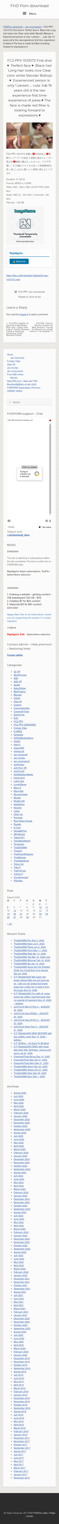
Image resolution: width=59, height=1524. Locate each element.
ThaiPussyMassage (23, 854)
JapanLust (19, 751)
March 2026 (20, 1109)
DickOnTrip (19, 714)
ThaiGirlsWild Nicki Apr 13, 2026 (30, 953)
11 (46, 907)
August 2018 (20, 1411)
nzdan (17, 810)
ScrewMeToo (20, 830)
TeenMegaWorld (22, 840)
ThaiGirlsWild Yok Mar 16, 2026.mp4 (32, 956)
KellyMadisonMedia (23, 774)
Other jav (18, 814)
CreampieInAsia (22, 708)
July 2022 (18, 1255)
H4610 (17, 744)
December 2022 (22, 1238)
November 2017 (22, 1441)
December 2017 (22, 1437)
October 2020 (20, 1325)
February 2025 (21, 1152)
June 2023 (19, 1218)
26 (8, 917)
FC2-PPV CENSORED (25, 724)
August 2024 (20, 1172)
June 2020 (19, 1338)
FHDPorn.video (40, 1512)
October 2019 (20, 1364)
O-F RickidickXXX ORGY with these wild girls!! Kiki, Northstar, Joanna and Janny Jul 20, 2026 (32, 1050)
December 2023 (22, 1199)
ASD (16, 678)
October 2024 (20, 1165)
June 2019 (19, 1378)
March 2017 (20, 1467)
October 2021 (20, 1285)
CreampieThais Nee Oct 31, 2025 (30, 1059)
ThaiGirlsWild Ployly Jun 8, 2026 (30, 947)
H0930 (17, 741)
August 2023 (20, 1212)
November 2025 (22, 1122)
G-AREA (18, 731)
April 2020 (19, 1345)
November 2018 (22, 1401)
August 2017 (20, 1451)
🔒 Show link (19, 261)
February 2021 (21, 1311)
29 (27, 917)
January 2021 (20, 1315)
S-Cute (17, 827)
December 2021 (22, 1278)
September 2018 (22, 1408)
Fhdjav (52, 1512)
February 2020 (21, 1351)
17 (40, 910)
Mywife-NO (19, 801)
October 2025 (20, 1126)
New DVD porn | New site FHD (22, 381)
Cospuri (17, 704)
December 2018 (22, 1398)
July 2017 (18, 1454)
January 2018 (20, 1434)
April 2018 (19, 1424)
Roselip (17, 824)
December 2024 (22, 1159)
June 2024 (19, 1179)
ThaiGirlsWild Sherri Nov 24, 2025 (31, 1066)
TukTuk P (18, 874)
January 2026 (20, 1116)
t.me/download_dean (18, 534)
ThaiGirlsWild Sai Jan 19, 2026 (29, 963)
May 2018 (19, 1421)
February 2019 (21, 1391)
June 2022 (19, 1258)
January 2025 (20, 1155)
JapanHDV (19, 747)
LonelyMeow (20, 784)
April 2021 (19, 1305)
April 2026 (19, 1106)
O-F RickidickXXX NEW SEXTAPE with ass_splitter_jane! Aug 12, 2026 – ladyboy (33, 1036)
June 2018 (19, 1418)
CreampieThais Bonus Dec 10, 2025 (32, 1056)
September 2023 (22, 1209)
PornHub (18, 817)
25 (46, 913)
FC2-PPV (23, 291)
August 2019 (20, 1371)
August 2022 (20, 1252)
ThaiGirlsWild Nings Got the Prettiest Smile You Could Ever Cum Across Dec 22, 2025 (32, 970)
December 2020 (22, 1318)
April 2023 (19, 1225)
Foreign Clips (13, 361)
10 (40, 907)
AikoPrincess (20, 674)
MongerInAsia (21, 794)
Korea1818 (19, 777)
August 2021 (20, 1291)
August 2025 (20, 1132)
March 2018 (20, 1428)
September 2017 (22, 1447)
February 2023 (21, 1232)
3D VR (17, 671)
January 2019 (20, 1394)
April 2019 (19, 1384)
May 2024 (19, 1182)
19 (8, 913)
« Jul (9, 923)
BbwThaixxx (20, 691)
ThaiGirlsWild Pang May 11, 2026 (30, 950)
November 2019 (22, 1361)
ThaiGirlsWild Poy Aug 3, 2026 (29, 940)
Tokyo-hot (19, 864)
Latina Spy (19, 781)
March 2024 (20, 1189)
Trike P (17, 867)
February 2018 (21, 1431)
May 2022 (19, 1262)
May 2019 (19, 1381)
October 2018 (20, 1404)
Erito (16, 718)
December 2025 (22, 1119)
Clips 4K (11, 364)
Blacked (18, 694)
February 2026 (21, 1112)
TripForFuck (20, 870)
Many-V (17, 787)
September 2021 (22, 1288)
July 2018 (18, 1414)
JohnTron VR (20, 767)
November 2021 (22, 1282)
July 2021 (18, 1295)
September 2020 (22, 1328)
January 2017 (20, 1474)
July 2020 (18, 1335)
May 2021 (19, 1301)
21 (21, 913)
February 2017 (21, 1471)
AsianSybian (20, 688)
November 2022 (22, 1242)
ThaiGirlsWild (20, 847)
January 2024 (20, 1195)
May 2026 (19, 1102)
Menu (32, 13)
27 (15, 917)
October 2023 (20, 1205)
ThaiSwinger (20, 857)
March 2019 (20, 1388)
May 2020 (19, 1341)
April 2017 (19, 1464)
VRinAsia (18, 880)
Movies (13, 377)
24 (40, 913)
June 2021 (19, 1298)
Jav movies (12, 367)
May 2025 (19, 1142)
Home (10, 354)
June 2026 (19, 1099)
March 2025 (20, 1149)
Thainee (18, 850)
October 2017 (20, 1444)
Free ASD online (15, 374)
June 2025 (19, 1139)
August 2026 (20, 1092)
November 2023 (22, 1202)
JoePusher (19, 764)
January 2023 (20, 1235)
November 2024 (22, 1162)
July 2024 (18, 1175)
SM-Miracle (19, 834)
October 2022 (20, 1245)
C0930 (17, 698)
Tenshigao (19, 844)
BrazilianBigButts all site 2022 (21, 384)
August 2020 (20, 1331)
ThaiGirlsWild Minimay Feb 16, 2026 (32, 960)
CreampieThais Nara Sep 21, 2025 (31, 1063)
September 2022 (22, 1248)
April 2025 (19, 1145)
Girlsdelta (18, 734)
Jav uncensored (33, 26)
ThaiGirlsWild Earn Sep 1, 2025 (29, 1076)
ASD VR (18, 681)
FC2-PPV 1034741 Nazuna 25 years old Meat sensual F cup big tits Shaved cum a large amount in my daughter (41, 327)
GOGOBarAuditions (23, 737)
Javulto (29, 1516)
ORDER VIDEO (14, 390)
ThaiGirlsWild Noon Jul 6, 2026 (29, 943)
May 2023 (19, 1222)
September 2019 (22, 1368)
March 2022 (20, 1268)
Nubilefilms (19, 804)
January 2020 (20, 1355)
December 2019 (22, 1358)
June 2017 (19, 1457)
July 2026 (18, 1096)
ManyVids (18, 791)
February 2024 (21, 1192)
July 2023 (18, 1215)
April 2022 (19, 1265)
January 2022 (20, 1275)
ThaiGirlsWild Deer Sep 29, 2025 (30, 1073)
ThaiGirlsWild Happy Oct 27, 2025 (31, 1069)
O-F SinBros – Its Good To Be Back (31, 1043)
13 (15, 910)
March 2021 (20, 1308)
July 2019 (18, 1374)
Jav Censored (17, 357)
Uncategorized (21, 877)
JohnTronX (19, 771)
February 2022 (21, 1272)
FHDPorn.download (13, 26)
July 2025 (18, 1136)
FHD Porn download (29, 6)
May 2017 (19, 1461)
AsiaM (17, 684)
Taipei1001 (19, 837)
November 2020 (22, 1321)
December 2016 (22, 1477)
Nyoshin (18, 807)
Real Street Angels (23, 820)
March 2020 (20, 1348)
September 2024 (22, 1169)
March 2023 (20, 1228)
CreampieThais (21, 711)
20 (15, 913)
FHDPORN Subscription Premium (23, 387)
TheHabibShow (21, 860)
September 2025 (22, 1129)
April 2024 (19, 1185)
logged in (23, 314)
